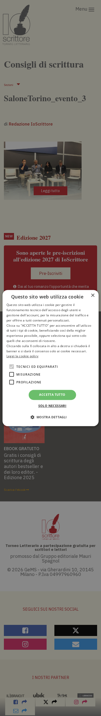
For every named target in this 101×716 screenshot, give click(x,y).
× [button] (93, 295)
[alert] (50, 358)
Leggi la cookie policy (22, 356)
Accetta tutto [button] (52, 394)
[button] (50, 417)
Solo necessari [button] (52, 406)
